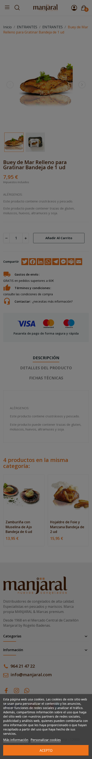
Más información (15, 740)
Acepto (46, 750)
